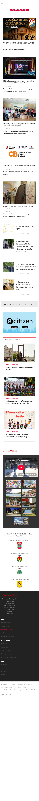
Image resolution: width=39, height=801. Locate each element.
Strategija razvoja (6, 654)
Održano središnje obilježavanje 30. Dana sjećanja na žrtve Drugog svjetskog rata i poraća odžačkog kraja (24, 246)
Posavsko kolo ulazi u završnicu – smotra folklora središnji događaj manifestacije (18, 437)
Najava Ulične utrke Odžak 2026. (18, 42)
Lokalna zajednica (13, 364)
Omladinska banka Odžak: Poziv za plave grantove (19, 165)
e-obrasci (4, 668)
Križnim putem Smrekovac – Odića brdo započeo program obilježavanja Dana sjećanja (26, 266)
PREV (4, 304)
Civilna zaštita (5, 633)
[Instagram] (10, 694)
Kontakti (3, 671)
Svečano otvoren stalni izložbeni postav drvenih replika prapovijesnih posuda (18, 207)
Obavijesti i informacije (7, 636)
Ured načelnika (5, 622)
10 (31, 304)
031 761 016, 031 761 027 (9, 684)
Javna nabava (5, 647)
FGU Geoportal (5, 675)
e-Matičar (4, 664)
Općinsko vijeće (5, 626)
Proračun (4, 643)
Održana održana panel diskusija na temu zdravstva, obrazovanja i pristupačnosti (19, 124)
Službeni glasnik (6, 650)
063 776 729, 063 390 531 (25, 684)
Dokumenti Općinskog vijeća (9, 657)
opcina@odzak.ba (7, 687)
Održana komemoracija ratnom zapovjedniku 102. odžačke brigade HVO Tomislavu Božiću (18, 82)
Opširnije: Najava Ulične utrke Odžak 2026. (15, 49)
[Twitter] (6, 694)
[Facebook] (3, 694)
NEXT (34, 304)
